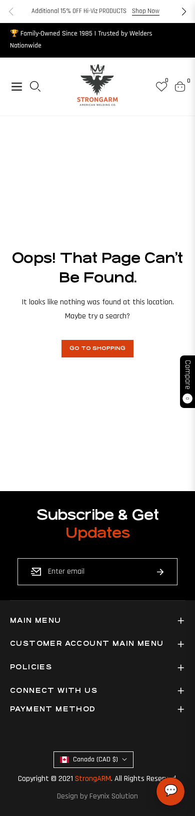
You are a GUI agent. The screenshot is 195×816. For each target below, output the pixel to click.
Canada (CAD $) (95, 759)
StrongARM (93, 778)
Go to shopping (98, 348)
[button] (184, 12)
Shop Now (146, 11)
